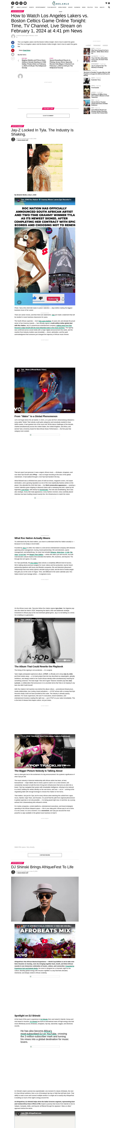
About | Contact (22, 7)
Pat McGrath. (44, 489)
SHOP (60, 11)
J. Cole (67, 552)
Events (31, 7)
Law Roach (25, 489)
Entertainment (40, 7)
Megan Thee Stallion (36, 554)
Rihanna (53, 552)
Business (77, 7)
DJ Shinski (33, 1021)
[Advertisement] (48, 94)
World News (62, 7)
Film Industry (51, 7)
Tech (96, 7)
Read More (26, 50)
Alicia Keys (60, 552)
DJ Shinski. (44, 1019)
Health (102, 7)
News (83, 7)
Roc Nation (34, 563)
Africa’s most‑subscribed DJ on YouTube (38, 1032)
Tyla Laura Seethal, (45, 321)
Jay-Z (24, 548)
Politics (90, 7)
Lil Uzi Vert (22, 554)
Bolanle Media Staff (23, 140)
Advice (70, 7)
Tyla (53, 315)
